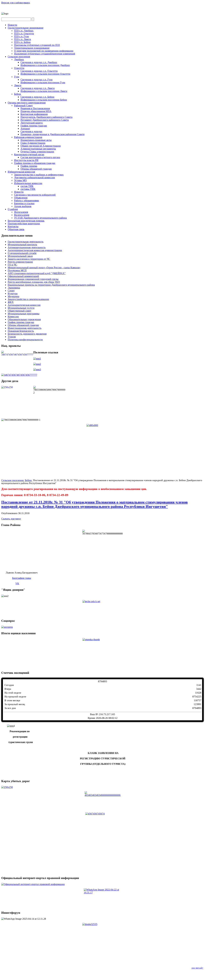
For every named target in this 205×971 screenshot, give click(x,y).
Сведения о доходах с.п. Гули (36, 79)
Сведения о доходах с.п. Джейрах (38, 62)
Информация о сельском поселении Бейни (43, 99)
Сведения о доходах (31, 131)
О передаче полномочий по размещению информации (43, 50)
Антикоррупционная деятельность (26, 247)
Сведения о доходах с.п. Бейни (37, 97)
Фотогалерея (21, 212)
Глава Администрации (32, 143)
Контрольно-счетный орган (29, 154)
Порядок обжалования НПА (35, 111)
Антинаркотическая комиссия (24, 305)
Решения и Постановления (35, 108)
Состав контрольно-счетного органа (40, 157)
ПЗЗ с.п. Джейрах (23, 30)
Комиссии (13, 316)
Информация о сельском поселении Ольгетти (45, 73)
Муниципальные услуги (21, 307)
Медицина (13, 296)
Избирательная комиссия (21, 171)
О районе (13, 209)
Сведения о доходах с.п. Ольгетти (39, 71)
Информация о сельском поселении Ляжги (43, 91)
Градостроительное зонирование (25, 27)
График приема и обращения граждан (34, 163)
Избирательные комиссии (28, 183)
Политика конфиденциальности (25, 339)
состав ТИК (26, 186)
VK (17, 583)
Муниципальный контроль (22, 244)
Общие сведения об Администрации (40, 145)
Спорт (11, 290)
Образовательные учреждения (24, 319)
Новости (12, 25)
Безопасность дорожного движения (27, 333)
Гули (16, 76)
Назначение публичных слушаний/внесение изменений (44, 53)
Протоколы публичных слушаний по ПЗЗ (37, 45)
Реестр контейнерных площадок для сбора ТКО (34, 282)
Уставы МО (20, 180)
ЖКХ (11, 302)
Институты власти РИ (26, 160)
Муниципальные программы (23, 313)
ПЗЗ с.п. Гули (21, 36)
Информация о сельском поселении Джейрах (45, 65)
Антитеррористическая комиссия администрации (35, 250)
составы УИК (27, 189)
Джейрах (19, 59)
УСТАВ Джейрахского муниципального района (40, 217)
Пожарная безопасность (21, 331)
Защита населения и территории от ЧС (29, 259)
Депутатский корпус (31, 122)
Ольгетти (19, 68)
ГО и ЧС (12, 264)
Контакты (13, 226)
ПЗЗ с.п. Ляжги (22, 39)
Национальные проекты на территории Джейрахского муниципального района (51, 284)
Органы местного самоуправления (26, 102)
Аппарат (25, 128)
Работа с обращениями (26, 200)
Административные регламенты (38, 148)
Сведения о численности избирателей (35, 194)
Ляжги (17, 85)
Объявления (20, 197)
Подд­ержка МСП (17, 270)
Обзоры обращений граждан (36, 168)
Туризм (12, 336)
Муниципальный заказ (20, 256)
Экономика (14, 287)
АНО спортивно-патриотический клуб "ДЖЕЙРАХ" (37, 273)
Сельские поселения (19, 56)
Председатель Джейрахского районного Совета (46, 117)
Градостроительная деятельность (25, 241)
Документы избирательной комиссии (34, 177)
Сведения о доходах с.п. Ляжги (37, 88)
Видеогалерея (21, 215)
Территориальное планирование (31, 48)
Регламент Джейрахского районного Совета (44, 120)
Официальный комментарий (23, 276)
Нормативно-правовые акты (36, 140)
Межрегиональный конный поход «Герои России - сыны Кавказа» (44, 267)
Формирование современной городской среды (33, 279)
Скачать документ (11, 518)
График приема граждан (33, 125)
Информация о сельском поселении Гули (42, 82)
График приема (28, 166)
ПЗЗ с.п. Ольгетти (24, 33)
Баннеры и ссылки (24, 203)
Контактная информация (34, 114)
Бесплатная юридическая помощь (26, 220)
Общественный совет (19, 310)
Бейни (17, 94)
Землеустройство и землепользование (28, 299)
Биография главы (21, 578)
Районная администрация (28, 137)
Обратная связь (16, 229)
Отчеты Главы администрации (37, 151)
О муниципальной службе (22, 253)
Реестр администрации (20, 261)
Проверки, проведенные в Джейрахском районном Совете (52, 134)
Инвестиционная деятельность (24, 328)
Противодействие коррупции (24, 223)
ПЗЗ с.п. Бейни (22, 42)
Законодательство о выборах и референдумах (39, 174)
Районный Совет (23, 105)
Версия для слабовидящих (15, 2)
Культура (12, 293)
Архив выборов (22, 206)
